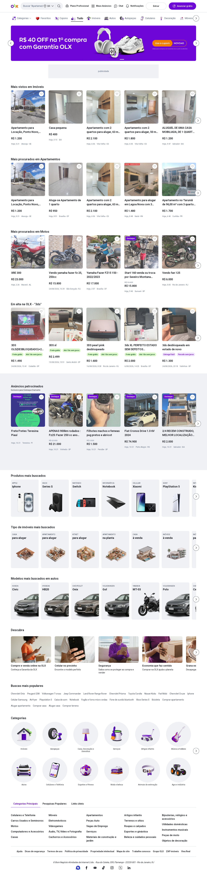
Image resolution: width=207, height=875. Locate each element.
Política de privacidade (76, 851)
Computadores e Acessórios (27, 831)
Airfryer (33, 700)
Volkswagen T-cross (51, 693)
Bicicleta (156, 700)
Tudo (80, 18)
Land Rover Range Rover (95, 693)
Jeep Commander (72, 693)
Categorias (22, 18)
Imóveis (96, 18)
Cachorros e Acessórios (63, 837)
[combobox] (42, 6)
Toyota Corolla (135, 693)
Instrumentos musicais (175, 829)
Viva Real (185, 851)
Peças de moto (170, 835)
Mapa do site (123, 851)
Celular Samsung (19, 700)
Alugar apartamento (20, 706)
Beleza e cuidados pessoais (140, 837)
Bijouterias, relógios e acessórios (174, 817)
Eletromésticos (57, 820)
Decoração (170, 18)
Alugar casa (54, 706)
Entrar (156, 6)
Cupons (64, 18)
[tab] (25, 803)
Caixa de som (60, 700)
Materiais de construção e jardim (101, 839)
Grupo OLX (158, 851)
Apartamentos (94, 815)
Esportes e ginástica (136, 831)
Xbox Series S (142, 700)
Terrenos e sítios (134, 820)
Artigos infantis (133, 815)
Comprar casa (39, 706)
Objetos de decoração (174, 840)
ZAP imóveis (172, 851)
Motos (14, 826)
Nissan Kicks (150, 693)
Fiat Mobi (163, 693)
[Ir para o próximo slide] (198, 121)
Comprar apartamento (173, 700)
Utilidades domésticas (174, 824)
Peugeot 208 (33, 693)
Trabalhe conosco (141, 851)
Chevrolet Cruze (177, 693)
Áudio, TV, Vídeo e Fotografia (65, 831)
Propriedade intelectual (102, 851)
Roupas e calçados (135, 826)
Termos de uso (54, 851)
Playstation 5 (46, 700)
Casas (14, 837)
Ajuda (19, 851)
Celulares (150, 18)
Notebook (74, 700)
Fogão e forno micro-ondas (94, 700)
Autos (112, 18)
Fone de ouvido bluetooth (122, 700)
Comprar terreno (71, 706)
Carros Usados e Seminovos (27, 820)
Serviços (91, 831)
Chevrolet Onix (18, 693)
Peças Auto (93, 820)
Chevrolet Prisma (117, 693)
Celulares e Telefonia (23, 815)
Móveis (189, 18)
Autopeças (130, 18)
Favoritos (46, 18)
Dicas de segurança (35, 851)
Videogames (56, 826)
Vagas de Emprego (97, 826)
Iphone (190, 693)
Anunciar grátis (184, 6)
